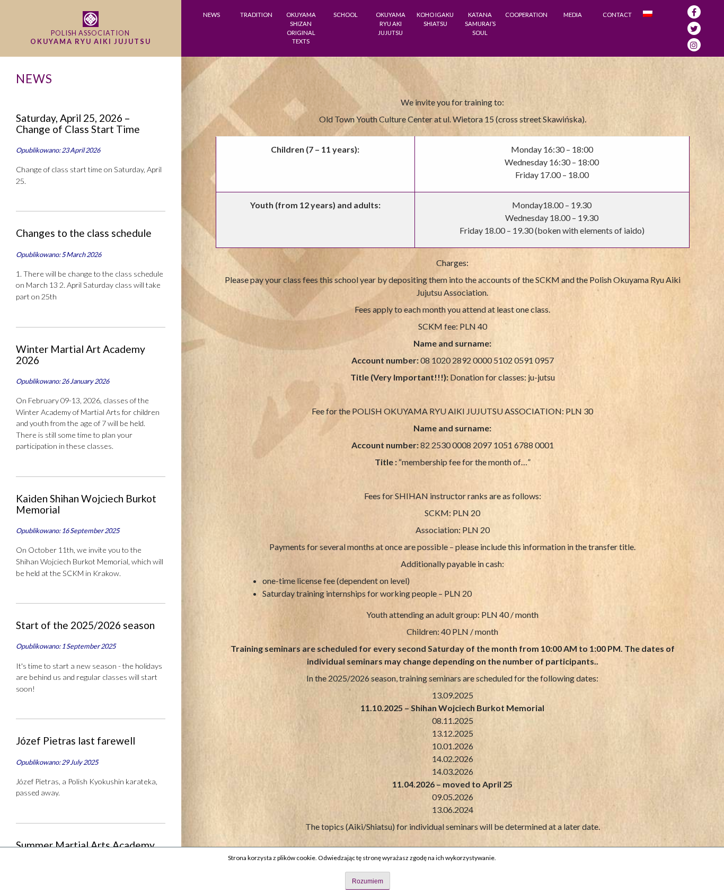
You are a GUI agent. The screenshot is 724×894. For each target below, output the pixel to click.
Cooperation (526, 14)
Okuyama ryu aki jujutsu (390, 23)
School (345, 14)
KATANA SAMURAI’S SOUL (480, 23)
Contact (617, 14)
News (211, 14)
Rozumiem (367, 881)
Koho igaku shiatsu (435, 19)
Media (572, 14)
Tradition (256, 14)
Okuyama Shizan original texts (301, 28)
